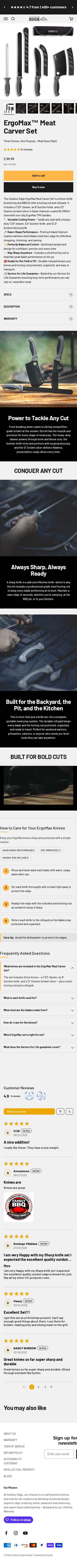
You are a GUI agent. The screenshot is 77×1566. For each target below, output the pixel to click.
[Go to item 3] (33, 109)
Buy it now (38, 187)
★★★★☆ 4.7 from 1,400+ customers (38, 7)
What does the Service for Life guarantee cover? (32, 1047)
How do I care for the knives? (20, 1022)
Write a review (16, 1111)
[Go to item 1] (9, 109)
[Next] (72, 7)
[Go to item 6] (69, 109)
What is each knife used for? (20, 997)
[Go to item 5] (57, 109)
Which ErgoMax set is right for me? (24, 1034)
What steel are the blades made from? (25, 1010)
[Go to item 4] (45, 109)
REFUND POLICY (13, 1452)
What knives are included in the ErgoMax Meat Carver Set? (35, 968)
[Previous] (4, 7)
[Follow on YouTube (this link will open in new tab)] (25, 1533)
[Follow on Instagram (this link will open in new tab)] (15, 1533)
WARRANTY (10, 1440)
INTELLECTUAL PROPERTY (19, 1469)
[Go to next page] (52, 1387)
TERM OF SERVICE (14, 1446)
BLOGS (8, 1476)
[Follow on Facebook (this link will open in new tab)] (6, 1533)
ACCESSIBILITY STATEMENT (13, 1461)
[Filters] (60, 1111)
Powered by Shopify (43, 1555)
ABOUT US (10, 1433)
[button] (13, 19)
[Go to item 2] (21, 109)
